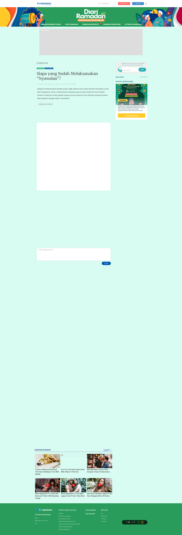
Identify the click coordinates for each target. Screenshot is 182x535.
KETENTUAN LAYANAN (65, 516)
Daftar (142, 69)
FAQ (102, 513)
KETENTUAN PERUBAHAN (65, 526)
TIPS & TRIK (104, 516)
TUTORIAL (103, 519)
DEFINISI (61, 513)
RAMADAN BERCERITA (90, 24)
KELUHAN (103, 521)
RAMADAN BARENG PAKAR (51, 24)
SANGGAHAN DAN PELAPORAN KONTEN (69, 524)
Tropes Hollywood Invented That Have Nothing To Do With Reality (47, 471)
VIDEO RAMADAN (71, 24)
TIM (36, 523)
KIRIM (106, 263)
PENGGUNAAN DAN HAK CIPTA (67, 521)
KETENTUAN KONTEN (64, 519)
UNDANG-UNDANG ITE (65, 529)
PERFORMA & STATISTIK (41, 520)
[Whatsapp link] (138, 522)
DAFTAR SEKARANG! (131, 116)
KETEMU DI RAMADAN (133, 24)
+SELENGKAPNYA (143, 77)
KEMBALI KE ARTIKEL (46, 104)
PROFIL (37, 518)
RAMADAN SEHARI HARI (111, 24)
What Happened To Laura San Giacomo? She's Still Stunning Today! (47, 496)
